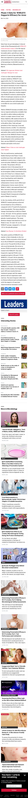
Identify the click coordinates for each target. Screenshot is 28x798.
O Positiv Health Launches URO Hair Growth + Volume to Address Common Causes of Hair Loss (10, 329)
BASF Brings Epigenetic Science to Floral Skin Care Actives (10, 348)
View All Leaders (14, 314)
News (2, 392)
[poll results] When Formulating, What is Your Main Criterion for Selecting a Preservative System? (13, 463)
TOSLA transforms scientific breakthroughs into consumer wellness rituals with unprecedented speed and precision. (13, 506)
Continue (14, 790)
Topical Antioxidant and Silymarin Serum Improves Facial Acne (13, 765)
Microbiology (17, 10)
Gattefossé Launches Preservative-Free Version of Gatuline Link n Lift (10, 386)
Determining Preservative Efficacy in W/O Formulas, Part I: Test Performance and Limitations (14, 634)
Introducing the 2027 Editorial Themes (10, 395)
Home (2, 10)
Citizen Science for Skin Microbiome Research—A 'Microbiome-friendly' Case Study (14, 732)
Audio (3, 562)
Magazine (4, 663)
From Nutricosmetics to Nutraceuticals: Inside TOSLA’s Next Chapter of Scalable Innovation (10, 339)
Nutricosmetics (4, 325)
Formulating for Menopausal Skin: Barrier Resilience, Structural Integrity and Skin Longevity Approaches (9, 377)
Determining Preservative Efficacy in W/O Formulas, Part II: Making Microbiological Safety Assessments (14, 600)
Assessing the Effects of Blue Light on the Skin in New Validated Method (14, 699)
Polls (3, 458)
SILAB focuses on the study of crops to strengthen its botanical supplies (10, 367)
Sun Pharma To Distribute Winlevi (16, 231)
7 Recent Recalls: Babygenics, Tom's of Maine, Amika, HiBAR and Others (13, 430)
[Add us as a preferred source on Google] (17, 288)
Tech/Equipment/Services (9, 695)
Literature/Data (6, 761)
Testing (8, 10)
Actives (2, 345)
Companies (3, 353)
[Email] (2, 288)
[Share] (6, 288)
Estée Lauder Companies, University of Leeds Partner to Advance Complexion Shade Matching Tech (10, 357)
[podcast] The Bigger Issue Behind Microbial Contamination (13, 566)
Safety (4, 426)
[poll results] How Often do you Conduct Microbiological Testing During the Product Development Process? (12, 534)
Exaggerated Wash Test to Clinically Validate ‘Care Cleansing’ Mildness (13, 667)
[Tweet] (13, 288)
